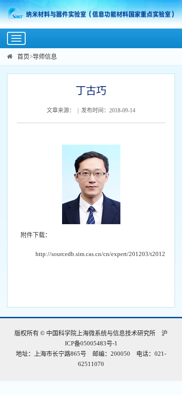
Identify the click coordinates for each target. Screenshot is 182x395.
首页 (23, 56)
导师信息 (45, 56)
